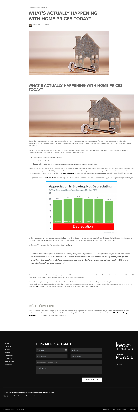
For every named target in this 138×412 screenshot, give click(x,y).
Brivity (12, 409)
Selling (7, 352)
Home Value (9, 359)
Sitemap (132, 409)
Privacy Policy (106, 409)
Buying (7, 349)
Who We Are (9, 362)
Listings (8, 346)
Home (7, 343)
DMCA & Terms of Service (120, 409)
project (36, 286)
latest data (51, 178)
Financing (9, 356)
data (56, 171)
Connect (8, 365)
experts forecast (68, 173)
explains (69, 245)
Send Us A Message (92, 379)
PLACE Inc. (51, 393)
